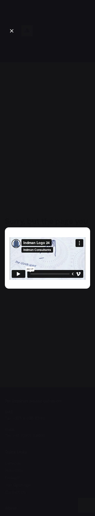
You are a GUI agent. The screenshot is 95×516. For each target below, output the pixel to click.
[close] (12, 31)
